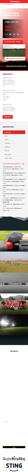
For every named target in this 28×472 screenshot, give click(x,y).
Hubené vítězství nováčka (9, 90)
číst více (5, 86)
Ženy (6, 136)
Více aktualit (7, 116)
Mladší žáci (7, 147)
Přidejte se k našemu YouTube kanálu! (15, 58)
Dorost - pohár (8, 158)
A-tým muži (8, 132)
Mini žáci (7, 150)
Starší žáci (7, 143)
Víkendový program (7, 77)
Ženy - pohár (8, 154)
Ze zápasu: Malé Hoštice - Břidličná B (12, 42)
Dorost (6, 139)
